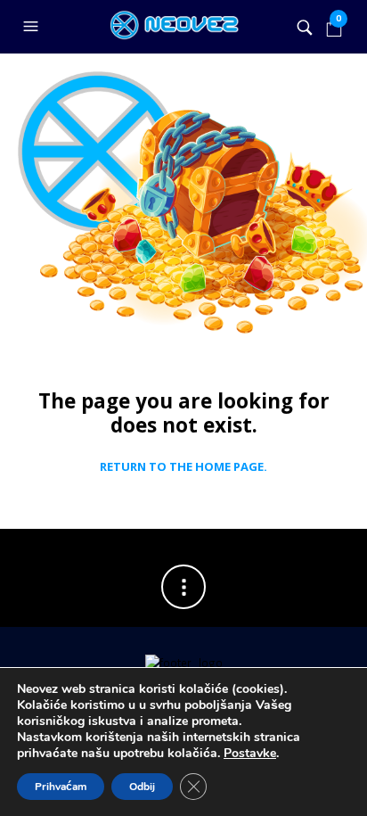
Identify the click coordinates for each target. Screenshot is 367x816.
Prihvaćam (60, 786)
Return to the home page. (183, 467)
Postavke (250, 754)
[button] (33, 27)
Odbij (142, 786)
